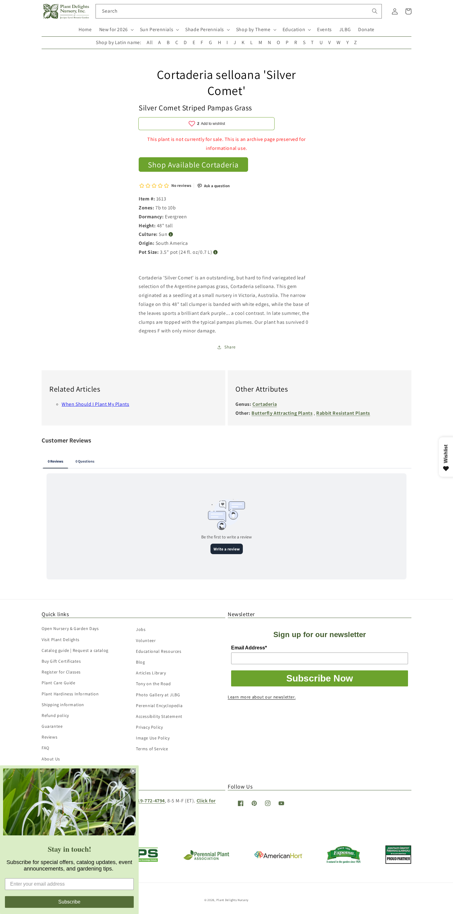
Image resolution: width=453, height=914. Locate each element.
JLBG (345, 29)
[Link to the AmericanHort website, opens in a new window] (278, 856)
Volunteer (146, 640)
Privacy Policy (149, 727)
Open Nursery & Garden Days (70, 628)
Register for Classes (61, 672)
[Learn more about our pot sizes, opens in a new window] (215, 252)
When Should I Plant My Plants (95, 404)
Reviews (49, 737)
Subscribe (69, 901)
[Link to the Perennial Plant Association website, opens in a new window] (206, 858)
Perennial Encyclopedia (159, 705)
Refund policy (55, 715)
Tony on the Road (153, 683)
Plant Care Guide (59, 683)
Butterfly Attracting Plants (281, 413)
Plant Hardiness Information (70, 694)
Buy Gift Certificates (61, 661)
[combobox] (239, 11)
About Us (51, 759)
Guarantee (52, 726)
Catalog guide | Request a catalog (75, 650)
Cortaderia (264, 404)
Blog (140, 662)
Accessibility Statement (159, 716)
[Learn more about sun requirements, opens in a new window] (171, 234)
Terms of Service (152, 748)
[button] (116, 30)
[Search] (375, 11)
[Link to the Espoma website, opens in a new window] (343, 861)
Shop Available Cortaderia (193, 164)
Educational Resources (159, 651)
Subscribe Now (319, 678)
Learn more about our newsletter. (262, 697)
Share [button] (230, 347)
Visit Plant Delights (61, 639)
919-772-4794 (150, 800)
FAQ (45, 748)
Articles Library (151, 673)
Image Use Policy (153, 738)
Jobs (140, 629)
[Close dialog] (133, 771)
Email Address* (249, 647)
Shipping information (63, 704)
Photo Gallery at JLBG (158, 695)
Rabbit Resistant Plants (343, 413)
